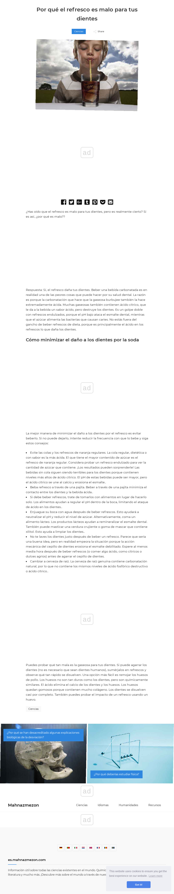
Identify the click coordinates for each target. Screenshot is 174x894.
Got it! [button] (138, 884)
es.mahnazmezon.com (27, 860)
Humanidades (128, 805)
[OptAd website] (129, 286)
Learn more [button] (155, 875)
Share (101, 31)
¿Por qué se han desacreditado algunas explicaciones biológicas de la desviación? (43, 735)
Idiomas (103, 805)
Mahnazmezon (23, 805)
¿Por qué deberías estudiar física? (116, 774)
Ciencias (78, 31)
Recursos (154, 805)
